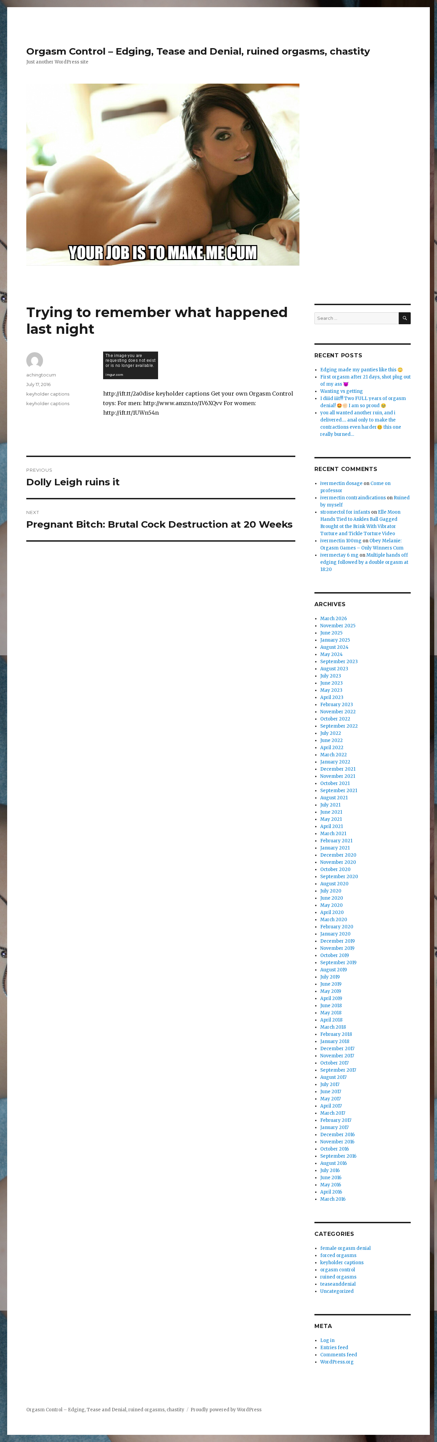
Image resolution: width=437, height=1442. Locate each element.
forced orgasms (338, 1255)
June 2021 (331, 812)
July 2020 (330, 891)
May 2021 (331, 819)
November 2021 (337, 776)
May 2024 (331, 654)
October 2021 (335, 783)
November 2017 (337, 1056)
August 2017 (333, 1077)
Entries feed (334, 1348)
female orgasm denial (345, 1248)
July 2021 (330, 805)
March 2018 (333, 1027)
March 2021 (333, 834)
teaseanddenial (338, 1284)
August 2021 (334, 798)
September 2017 (338, 1070)
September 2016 (338, 1156)
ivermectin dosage (341, 483)
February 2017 (335, 1120)
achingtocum (41, 374)
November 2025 (337, 626)
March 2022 (333, 755)
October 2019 (334, 955)
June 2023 (331, 683)
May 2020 (331, 905)
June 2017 (330, 1092)
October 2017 (334, 1063)
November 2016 (337, 1142)
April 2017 (331, 1106)
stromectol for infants (345, 512)
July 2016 (330, 1170)
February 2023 (336, 705)
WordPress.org (337, 1362)
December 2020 (338, 855)
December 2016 (337, 1135)
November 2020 (338, 862)
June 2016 (330, 1178)
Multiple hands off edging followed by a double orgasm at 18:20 (364, 562)
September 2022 (339, 726)
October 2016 (334, 1149)
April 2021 (331, 826)
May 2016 (330, 1185)
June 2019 (330, 984)
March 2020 (333, 920)
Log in (327, 1340)
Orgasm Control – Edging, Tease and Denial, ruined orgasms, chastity (198, 51)
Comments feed (338, 1355)
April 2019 (331, 998)
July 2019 (330, 977)
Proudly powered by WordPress (226, 1410)
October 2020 (335, 869)
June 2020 (331, 898)
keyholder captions (47, 394)
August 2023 (334, 669)
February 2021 (336, 841)
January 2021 (335, 848)
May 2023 (331, 690)
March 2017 (332, 1113)
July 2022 (330, 733)
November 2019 (337, 948)
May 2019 (330, 991)
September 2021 (338, 791)
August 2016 (333, 1163)
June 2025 (331, 633)
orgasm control (337, 1270)
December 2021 (337, 769)
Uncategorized (337, 1291)
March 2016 (333, 1199)
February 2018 (336, 1034)
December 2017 (337, 1049)
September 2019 (338, 963)
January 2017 (334, 1127)
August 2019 (333, 970)
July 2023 (330, 676)
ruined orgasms (338, 1277)
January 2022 (335, 762)
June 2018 (331, 1006)
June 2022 (331, 740)
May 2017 (330, 1099)
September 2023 (339, 662)
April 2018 (331, 1020)
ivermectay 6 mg (339, 555)
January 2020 (335, 934)
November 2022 (338, 712)
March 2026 (333, 619)
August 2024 (334, 647)
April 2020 (332, 912)
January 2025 (335, 640)
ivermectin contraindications (353, 498)
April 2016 (331, 1192)
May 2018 (330, 1013)
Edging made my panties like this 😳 (361, 370)
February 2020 (336, 927)
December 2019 (337, 941)
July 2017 (329, 1084)
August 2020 (334, 884)
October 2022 (335, 719)
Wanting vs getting (341, 391)
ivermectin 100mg (341, 541)
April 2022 (331, 748)
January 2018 (334, 1041)
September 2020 (339, 877)
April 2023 (331, 697)
